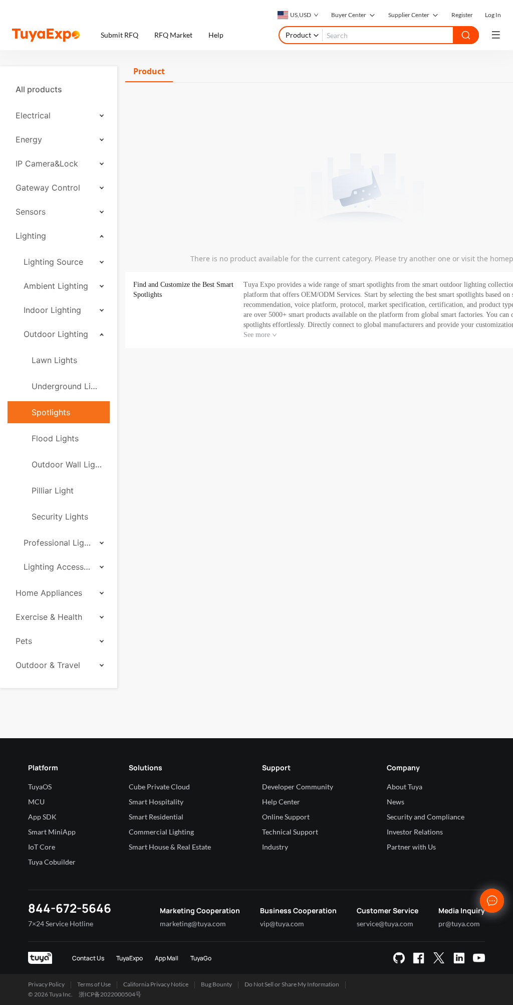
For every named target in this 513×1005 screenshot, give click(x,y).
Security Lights (60, 517)
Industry (275, 847)
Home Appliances (49, 593)
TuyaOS (40, 786)
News (395, 801)
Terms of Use (94, 984)
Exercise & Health (49, 617)
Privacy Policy (46, 984)
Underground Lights (67, 386)
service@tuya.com (385, 923)
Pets (24, 641)
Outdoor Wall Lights (67, 464)
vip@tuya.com (282, 923)
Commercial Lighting (161, 831)
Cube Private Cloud (159, 786)
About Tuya (404, 786)
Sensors (31, 212)
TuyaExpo (129, 958)
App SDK (42, 816)
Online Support (286, 816)
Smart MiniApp (52, 831)
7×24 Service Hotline (60, 923)
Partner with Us (411, 847)
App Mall (166, 958)
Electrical (33, 115)
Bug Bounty (216, 984)
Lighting (31, 236)
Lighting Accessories (58, 567)
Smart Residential (156, 816)
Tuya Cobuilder (52, 862)
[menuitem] (59, 89)
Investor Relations (415, 831)
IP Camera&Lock (47, 163)
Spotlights (51, 412)
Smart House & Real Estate (170, 847)
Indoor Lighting (52, 310)
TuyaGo (200, 958)
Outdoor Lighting (56, 334)
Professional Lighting (58, 543)
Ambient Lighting (56, 286)
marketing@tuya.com (193, 923)
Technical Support (290, 831)
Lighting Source (53, 262)
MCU (36, 801)
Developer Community (297, 786)
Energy (29, 139)
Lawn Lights (54, 360)
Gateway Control (48, 188)
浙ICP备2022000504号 (110, 994)
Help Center (281, 801)
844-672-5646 (69, 908)
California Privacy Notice (155, 984)
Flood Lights (55, 438)
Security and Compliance (425, 816)
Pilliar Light (53, 490)
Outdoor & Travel (48, 665)
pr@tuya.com (459, 923)
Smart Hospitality (156, 801)
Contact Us (88, 958)
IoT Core (41, 847)
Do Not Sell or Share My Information (291, 984)
